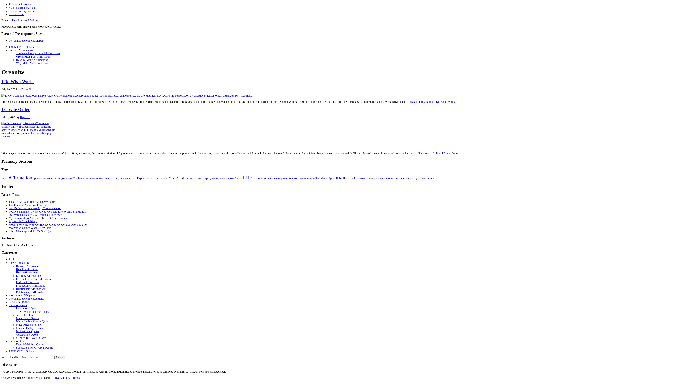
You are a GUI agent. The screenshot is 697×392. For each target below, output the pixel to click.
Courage (116, 178)
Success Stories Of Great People (34, 347)
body (47, 178)
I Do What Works (17, 81)
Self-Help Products (19, 301)
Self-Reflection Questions (350, 178)
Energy (125, 178)
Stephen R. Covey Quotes (31, 337)
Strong (389, 178)
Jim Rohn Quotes (26, 315)
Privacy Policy (62, 377)
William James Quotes (36, 311)
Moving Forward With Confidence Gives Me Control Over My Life (48, 224)
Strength (373, 178)
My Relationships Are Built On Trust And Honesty (38, 218)
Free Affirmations (19, 262)
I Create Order (15, 109)
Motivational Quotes (27, 331)
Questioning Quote (27, 334)
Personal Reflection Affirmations (34, 279)
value (431, 178)
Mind (264, 178)
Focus (164, 178)
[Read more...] (432, 101)
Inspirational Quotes (27, 308)
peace (284, 178)
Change (68, 178)
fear (158, 179)
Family (153, 179)
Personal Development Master (26, 40)
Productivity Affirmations (30, 285)
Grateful (181, 178)
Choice (77, 178)
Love (256, 178)
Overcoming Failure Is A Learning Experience (35, 214)
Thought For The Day (21, 350)
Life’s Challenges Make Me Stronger (30, 231)
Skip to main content (20, 4)
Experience (143, 178)
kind (232, 179)
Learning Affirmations (28, 275)
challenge (57, 178)
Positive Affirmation (27, 282)
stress (381, 178)
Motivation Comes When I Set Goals (30, 227)
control (108, 178)
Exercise (132, 179)
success (398, 178)
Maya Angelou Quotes (29, 324)
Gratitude (191, 179)
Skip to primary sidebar (22, 11)
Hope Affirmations (26, 272)
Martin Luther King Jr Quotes (33, 321)
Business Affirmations (28, 266)
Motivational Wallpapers (23, 295)
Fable (12, 259)
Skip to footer (16, 14)
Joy (227, 178)
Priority (310, 178)
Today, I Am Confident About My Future (32, 201)
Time (423, 178)
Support (407, 178)
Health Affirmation (27, 269)
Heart (222, 178)
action (4, 178)
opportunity (274, 178)
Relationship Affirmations (30, 288)
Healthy (215, 178)
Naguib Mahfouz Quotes (30, 344)
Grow (199, 178)
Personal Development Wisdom (19, 20)
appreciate (39, 178)
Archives (6, 245)
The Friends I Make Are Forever (27, 205)
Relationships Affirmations (31, 292)
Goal (172, 178)
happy (207, 178)
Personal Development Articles (26, 298)
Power (303, 179)
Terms (76, 377)
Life (247, 178)
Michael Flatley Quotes (29, 328)
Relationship (323, 178)
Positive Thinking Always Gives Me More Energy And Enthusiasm (47, 211)
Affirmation (20, 178)
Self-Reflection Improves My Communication (35, 208)
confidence (88, 178)
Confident (99, 178)
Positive (293, 178)
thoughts (415, 179)
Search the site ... (11, 357)
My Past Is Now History (23, 221)
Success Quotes (18, 305)
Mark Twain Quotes (27, 318)
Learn (238, 178)
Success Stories (17, 341)
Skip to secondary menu (22, 7)
